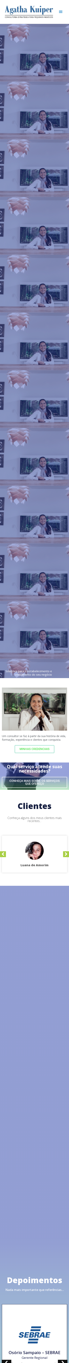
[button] (34, 749)
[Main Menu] (60, 12)
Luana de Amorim (34, 865)
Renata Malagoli (34, 1349)
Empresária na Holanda (34, 1354)
